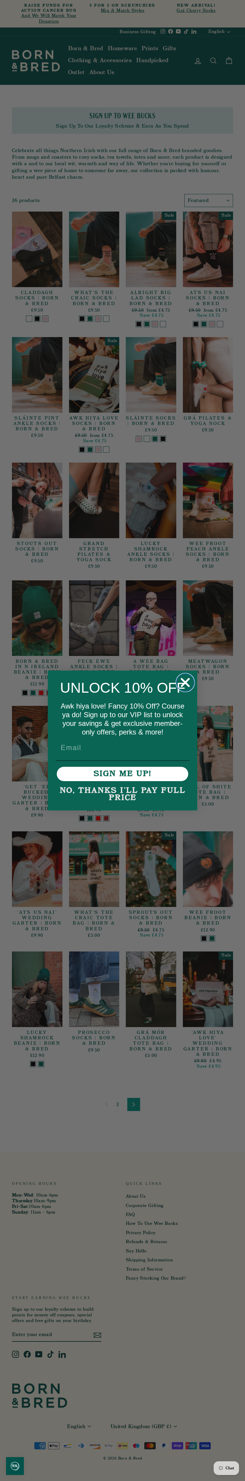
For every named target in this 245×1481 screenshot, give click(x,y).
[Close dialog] (185, 682)
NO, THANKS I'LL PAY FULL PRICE (123, 794)
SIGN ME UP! (122, 774)
